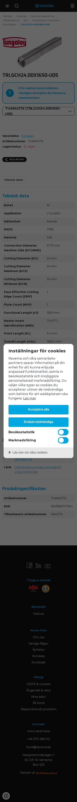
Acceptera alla (38, 409)
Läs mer (29, 398)
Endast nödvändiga (38, 422)
